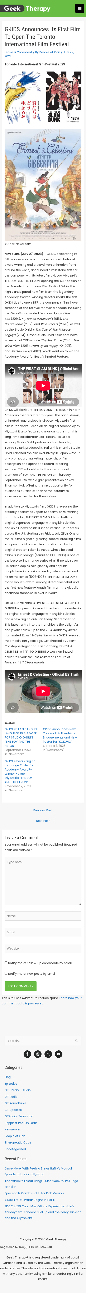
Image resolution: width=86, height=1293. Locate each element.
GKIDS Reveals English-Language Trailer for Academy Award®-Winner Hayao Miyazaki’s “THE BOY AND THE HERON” (21, 771)
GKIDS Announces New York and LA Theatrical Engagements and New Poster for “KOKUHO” (60, 735)
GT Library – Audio (18, 1090)
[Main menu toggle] (79, 8)
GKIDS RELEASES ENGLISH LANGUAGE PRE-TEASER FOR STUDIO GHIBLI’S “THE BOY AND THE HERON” (21, 737)
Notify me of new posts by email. (32, 974)
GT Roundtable (15, 1103)
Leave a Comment (18, 52)
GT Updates (13, 1110)
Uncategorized (15, 1149)
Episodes (11, 1084)
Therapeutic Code (18, 1142)
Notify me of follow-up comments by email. (40, 963)
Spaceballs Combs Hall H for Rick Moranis (34, 1193)
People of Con (15, 1136)
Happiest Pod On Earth (21, 1123)
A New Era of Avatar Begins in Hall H (30, 1200)
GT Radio (11, 1097)
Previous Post (43, 810)
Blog (8, 1077)
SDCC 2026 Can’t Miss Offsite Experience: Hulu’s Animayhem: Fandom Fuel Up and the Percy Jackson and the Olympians (43, 1212)
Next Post (43, 821)
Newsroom (12, 1129)
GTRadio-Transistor (19, 1116)
